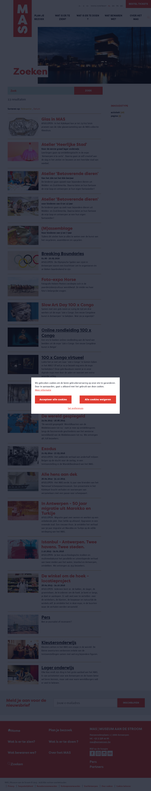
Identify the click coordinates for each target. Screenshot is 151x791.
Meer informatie (43, 390)
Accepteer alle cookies (53, 399)
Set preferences (75, 408)
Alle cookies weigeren (98, 399)
